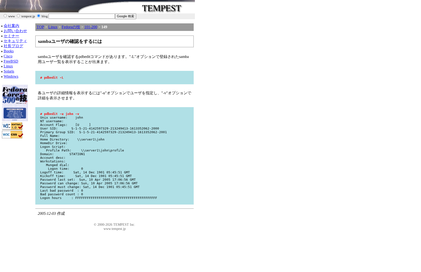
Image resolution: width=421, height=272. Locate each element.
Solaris (9, 71)
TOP (40, 27)
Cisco (8, 56)
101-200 (90, 27)
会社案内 (11, 26)
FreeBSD (11, 61)
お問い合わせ (15, 31)
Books (9, 51)
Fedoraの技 (71, 27)
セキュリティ (15, 41)
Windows (11, 76)
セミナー (11, 36)
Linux (8, 66)
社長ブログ (13, 46)
